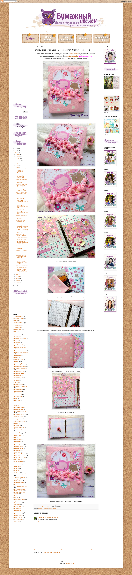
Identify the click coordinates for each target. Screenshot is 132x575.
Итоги (15, 393)
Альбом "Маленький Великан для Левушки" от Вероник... (21, 171)
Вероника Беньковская (20, 338)
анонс (15, 331)
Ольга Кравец (17, 466)
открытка (16, 468)
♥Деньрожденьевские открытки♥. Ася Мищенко (21, 181)
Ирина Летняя (18, 391)
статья (16, 497)
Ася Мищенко (17, 333)
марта (17, 278)
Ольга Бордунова (18, 461)
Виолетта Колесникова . (20, 350)
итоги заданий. (18, 396)
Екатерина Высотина (19, 364)
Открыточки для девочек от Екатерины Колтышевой (22, 176)
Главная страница (65, 549)
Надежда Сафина (19, 445)
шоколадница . (18, 510)
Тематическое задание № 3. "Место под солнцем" (21, 217)
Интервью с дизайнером (20, 386)
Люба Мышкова (18, 419)
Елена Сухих (17, 375)
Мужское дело (18, 439)
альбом (16, 320)
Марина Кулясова (18, 432)
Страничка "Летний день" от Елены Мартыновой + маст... (22, 270)
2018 (16, 148)
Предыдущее (94, 549)
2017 (16, 150)
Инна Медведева (18, 384)
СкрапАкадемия (18, 480)
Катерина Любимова (19, 402)
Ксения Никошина (19, 407)
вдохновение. (17, 336)
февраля (18, 280)
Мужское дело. (18, 441)
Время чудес (17, 355)
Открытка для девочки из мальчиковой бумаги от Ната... (21, 186)
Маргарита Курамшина (20, 429)
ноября (18, 156)
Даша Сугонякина (18, 359)
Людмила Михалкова (19, 421)
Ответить (40, 521)
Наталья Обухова (18, 446)
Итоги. (16, 398)
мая (17, 274)
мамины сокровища (19, 427)
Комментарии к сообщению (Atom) (51, 552)
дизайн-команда (18, 363)
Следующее (37, 549)
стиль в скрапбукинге (19, 499)
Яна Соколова (18, 519)
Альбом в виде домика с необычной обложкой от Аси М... (22, 231)
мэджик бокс (17, 443)
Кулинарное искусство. (20, 414)
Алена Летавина (18, 316)
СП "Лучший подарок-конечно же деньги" (19, 490)
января (18, 282)
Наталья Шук (17, 450)
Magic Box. (17, 521)
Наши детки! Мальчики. (20, 457)
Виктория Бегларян (19, 344)
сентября (18, 161)
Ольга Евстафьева (19, 463)
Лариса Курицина (18, 416)
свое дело (16, 479)
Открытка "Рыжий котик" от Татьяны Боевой (22, 266)
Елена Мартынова (19, 373)
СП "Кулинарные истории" (21, 486)
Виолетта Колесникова (20, 347)
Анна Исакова (17, 329)
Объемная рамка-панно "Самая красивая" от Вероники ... (22, 247)
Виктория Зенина (18, 346)
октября (18, 158)
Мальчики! (16, 425)
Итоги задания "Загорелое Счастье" (22, 201)
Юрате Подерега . (19, 517)
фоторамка (17, 504)
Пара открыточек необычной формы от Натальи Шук (22, 242)
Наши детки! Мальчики (20, 455)
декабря (18, 154)
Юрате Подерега (18, 515)
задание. (16, 380)
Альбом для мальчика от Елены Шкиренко (22, 238)
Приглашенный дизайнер (20, 474)
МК (15, 437)
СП (15, 484)
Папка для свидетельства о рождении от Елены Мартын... (21, 261)
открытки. (16, 470)
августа (18, 163)
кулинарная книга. (19, 409)
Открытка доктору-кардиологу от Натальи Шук (20, 222)
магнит (16, 423)
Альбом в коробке (18, 322)
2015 (16, 285)
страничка (17, 501)
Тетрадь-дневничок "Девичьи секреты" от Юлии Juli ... (22, 256)
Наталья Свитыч (18, 448)
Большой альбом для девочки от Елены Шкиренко (21, 194)
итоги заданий (18, 394)
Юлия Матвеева (18, 512)
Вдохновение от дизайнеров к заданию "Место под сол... (22, 205)
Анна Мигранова (69, 563)
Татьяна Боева (42, 517)
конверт (16, 404)
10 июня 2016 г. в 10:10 (52, 517)
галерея (16, 357)
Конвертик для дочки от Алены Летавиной (22, 189)
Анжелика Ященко (19, 324)
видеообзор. (17, 342)
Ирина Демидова (18, 389)
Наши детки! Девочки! (19, 454)
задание (16, 379)
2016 (16, 152)
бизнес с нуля (17, 335)
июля (17, 165)
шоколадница (17, 508)
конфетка (16, 405)
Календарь (17, 400)
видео (15, 340)
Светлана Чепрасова (19, 477)
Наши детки (45, 508)
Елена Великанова (19, 371)
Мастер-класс (17, 435)
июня (17, 167)
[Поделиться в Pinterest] (60, 506)
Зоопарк (16, 382)
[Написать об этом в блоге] (55, 506)
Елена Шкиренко (18, 377)
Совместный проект (19, 482)
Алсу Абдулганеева (19, 318)
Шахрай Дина (17, 506)
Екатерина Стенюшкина (20, 368)
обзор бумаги (17, 459)
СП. (15, 495)
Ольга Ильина (17, 465)
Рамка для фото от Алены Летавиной (21, 235)
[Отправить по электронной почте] (53, 506)
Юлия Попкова (74, 53)
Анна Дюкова (17, 327)
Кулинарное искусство (20, 411)
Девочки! (40, 508)
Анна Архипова (18, 325)
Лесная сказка (18, 418)
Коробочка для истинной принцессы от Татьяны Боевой (22, 226)
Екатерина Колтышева (20, 366)
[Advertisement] (20, 73)
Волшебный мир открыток (21, 352)
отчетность (17, 472)
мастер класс (17, 433)
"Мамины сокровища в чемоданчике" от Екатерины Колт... (21, 252)
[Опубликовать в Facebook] (58, 506)
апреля (18, 276)
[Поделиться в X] (56, 506)
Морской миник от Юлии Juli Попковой (22, 197)
